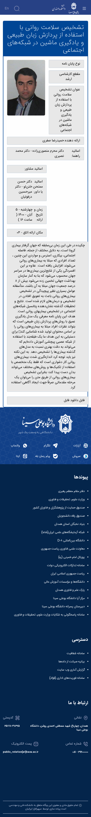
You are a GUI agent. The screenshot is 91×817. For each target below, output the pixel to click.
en (7, 8)
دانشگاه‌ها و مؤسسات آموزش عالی (64, 581)
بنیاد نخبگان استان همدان (69, 524)
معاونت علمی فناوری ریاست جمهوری (63, 548)
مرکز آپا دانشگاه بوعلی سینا (69, 598)
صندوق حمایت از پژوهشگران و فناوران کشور (59, 507)
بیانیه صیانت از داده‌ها (71, 661)
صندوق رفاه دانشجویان (71, 515)
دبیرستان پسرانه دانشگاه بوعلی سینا (63, 606)
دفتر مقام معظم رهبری (71, 491)
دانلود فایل (71, 400)
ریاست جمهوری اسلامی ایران (68, 573)
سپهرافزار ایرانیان (33, 809)
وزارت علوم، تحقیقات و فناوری (67, 499)
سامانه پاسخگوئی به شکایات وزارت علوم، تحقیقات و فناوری (49, 614)
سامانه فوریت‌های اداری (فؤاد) (67, 678)
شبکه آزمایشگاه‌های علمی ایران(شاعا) (63, 532)
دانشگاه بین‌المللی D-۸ (71, 540)
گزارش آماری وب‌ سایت (71, 669)
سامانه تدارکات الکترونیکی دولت (66, 565)
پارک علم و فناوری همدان (70, 590)
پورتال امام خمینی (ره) (71, 557)
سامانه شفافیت (76, 653)
